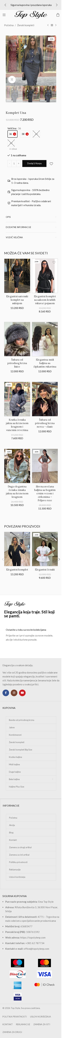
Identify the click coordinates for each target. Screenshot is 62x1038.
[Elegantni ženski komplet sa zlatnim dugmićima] (45, 549)
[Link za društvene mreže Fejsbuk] (5, 693)
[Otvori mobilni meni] (4, 15)
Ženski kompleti (25, 25)
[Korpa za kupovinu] (58, 15)
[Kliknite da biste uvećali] (12, 79)
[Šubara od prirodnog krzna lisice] (17, 339)
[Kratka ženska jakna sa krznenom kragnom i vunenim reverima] (17, 399)
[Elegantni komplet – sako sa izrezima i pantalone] (17, 549)
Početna (9, 25)
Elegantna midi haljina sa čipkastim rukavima (45, 363)
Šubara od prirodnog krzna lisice (17, 363)
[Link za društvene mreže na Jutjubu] (22, 693)
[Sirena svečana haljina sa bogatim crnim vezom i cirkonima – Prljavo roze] (45, 466)
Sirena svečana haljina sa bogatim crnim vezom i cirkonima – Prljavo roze (45, 493)
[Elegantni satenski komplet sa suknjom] (17, 276)
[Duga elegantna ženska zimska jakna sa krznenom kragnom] (17, 466)
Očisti (14, 149)
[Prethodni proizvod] (48, 25)
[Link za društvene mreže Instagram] (14, 693)
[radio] (12, 134)
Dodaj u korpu (34, 163)
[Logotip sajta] (31, 14)
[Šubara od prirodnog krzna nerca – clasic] (45, 399)
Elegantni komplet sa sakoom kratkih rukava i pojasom (45, 300)
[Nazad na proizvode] (52, 25)
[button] (5, 5)
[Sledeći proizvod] (56, 25)
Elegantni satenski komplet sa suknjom (17, 300)
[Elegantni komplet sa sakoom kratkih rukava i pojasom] (45, 276)
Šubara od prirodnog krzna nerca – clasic (45, 423)
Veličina (11, 128)
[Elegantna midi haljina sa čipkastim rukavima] (45, 339)
